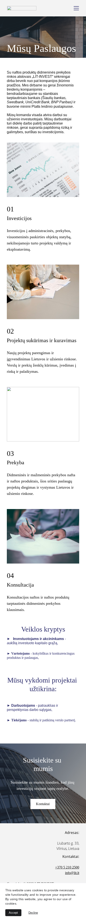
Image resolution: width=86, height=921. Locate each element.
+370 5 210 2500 (67, 867)
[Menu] (76, 8)
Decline (33, 912)
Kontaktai (43, 804)
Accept (13, 912)
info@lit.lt (72, 873)
